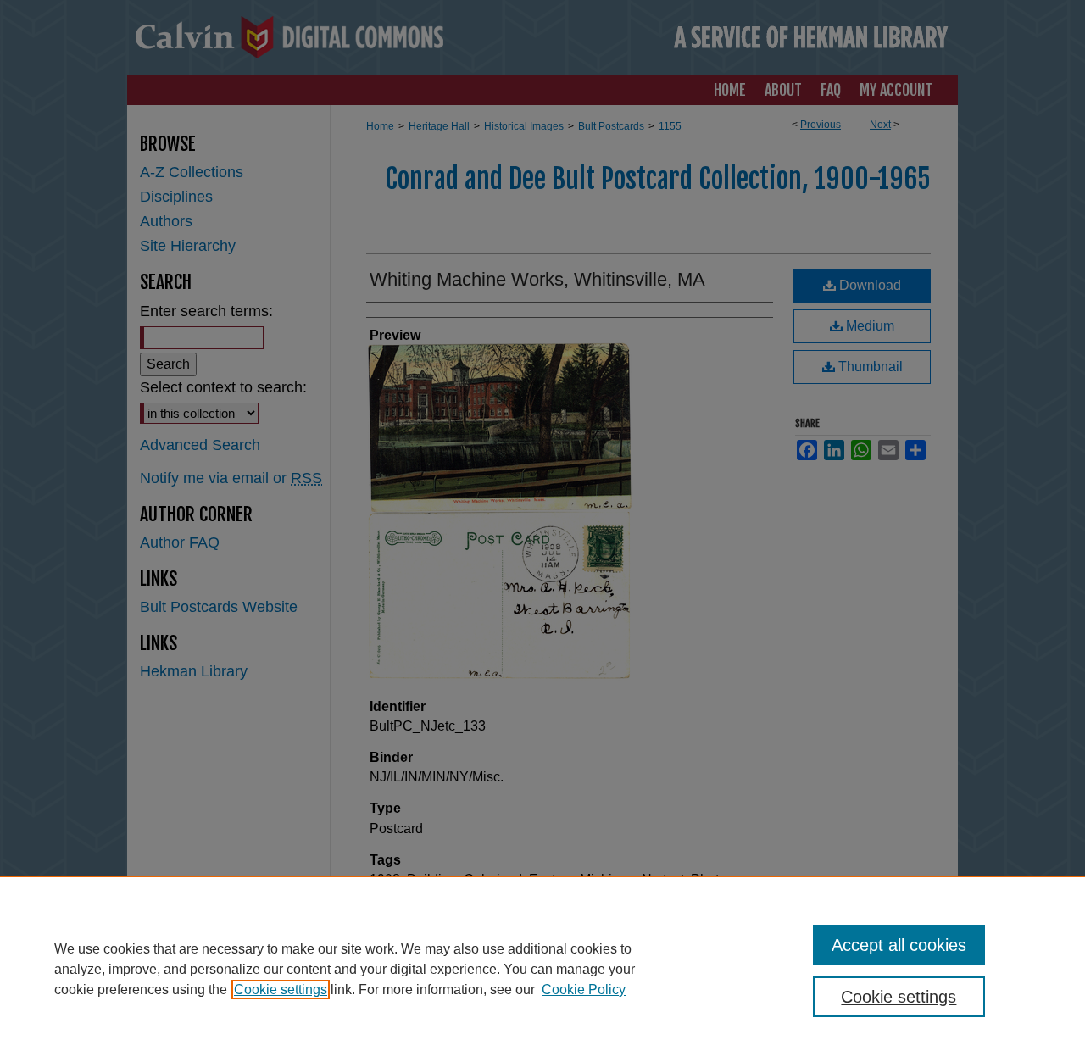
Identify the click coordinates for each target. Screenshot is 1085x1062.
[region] (542, 969)
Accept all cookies (899, 945)
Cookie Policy (584, 989)
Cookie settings (280, 989)
